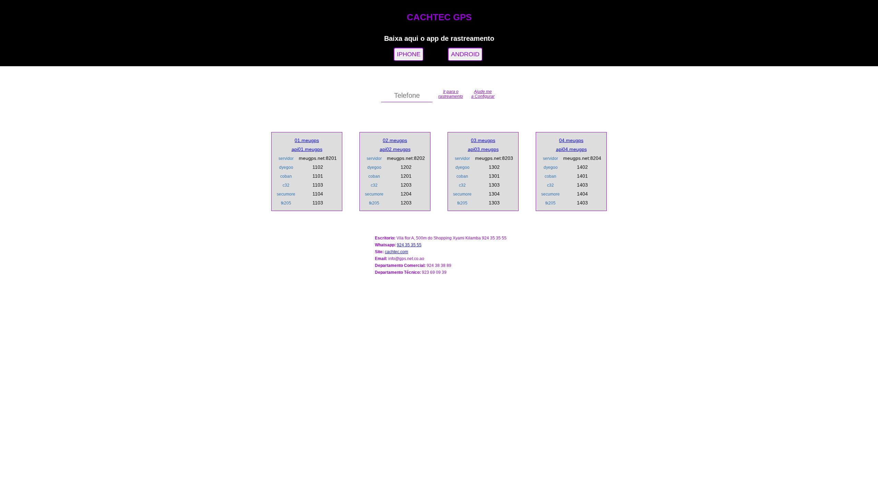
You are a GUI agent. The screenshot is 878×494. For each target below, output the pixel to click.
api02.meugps (395, 149)
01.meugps (307, 140)
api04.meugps (571, 149)
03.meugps (483, 140)
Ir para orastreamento (450, 94)
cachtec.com (396, 251)
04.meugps (571, 140)
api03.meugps (483, 149)
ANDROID (465, 54)
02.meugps (395, 140)
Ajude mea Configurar (483, 94)
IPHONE (408, 54)
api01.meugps (307, 149)
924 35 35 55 (409, 245)
